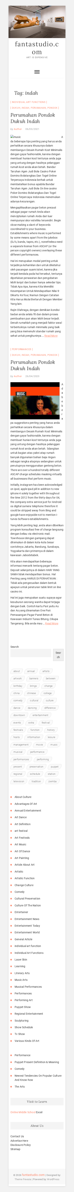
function (35, 729)
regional (17, 773)
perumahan (38, 108)
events (17, 722)
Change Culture (24, 885)
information (33, 737)
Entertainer (21, 912)
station (51, 773)
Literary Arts (22, 973)
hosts (16, 737)
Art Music (20, 844)
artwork (17, 678)
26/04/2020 (32, 376)
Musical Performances (28, 986)
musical (17, 751)
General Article (23, 939)
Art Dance (21, 817)
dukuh (16, 108)
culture (50, 700)
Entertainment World (27, 932)
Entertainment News (27, 919)
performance (37, 751)
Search (14, 646)
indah (25, 108)
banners (33, 678)
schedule (35, 773)
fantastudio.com (37, 48)
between (50, 678)
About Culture (23, 796)
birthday (17, 685)
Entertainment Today (27, 925)
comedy (17, 700)
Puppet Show (23, 1007)
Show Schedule (24, 1027)
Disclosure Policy (20, 1144)
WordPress (53, 1179)
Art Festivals (22, 837)
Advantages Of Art (26, 803)
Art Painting (22, 858)
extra (31, 722)
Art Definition (23, 824)
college (48, 693)
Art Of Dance (22, 851)
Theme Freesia (23, 1179)
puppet (54, 766)
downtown (19, 715)
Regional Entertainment (29, 1013)
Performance (22, 1055)
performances (21, 759)
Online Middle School (22, 1112)
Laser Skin (21, 959)
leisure (51, 737)
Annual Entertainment (28, 810)
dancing (32, 707)
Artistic (19, 871)
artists (46, 671)
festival (46, 722)
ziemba (52, 781)
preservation (36, 766)
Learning (20, 966)
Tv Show (20, 1034)
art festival (21, 830)
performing (43, 759)
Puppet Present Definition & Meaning (37, 1062)
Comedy (19, 891)
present (17, 766)
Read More (50, 335)
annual (31, 671)
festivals (18, 729)
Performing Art (24, 1000)
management (20, 744)
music (53, 744)
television (18, 781)
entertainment (40, 715)
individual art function (28, 946)
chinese (31, 693)
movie (39, 744)
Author (17, 129)
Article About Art (25, 864)
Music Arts (21, 979)
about (16, 671)
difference (50, 707)
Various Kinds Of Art (27, 1040)
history (51, 729)
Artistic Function (25, 878)
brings (33, 685)
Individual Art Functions (29, 102)
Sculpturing (21, 1020)
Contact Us (17, 1136)
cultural (34, 700)
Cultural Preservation (27, 898)
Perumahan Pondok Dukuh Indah (32, 118)
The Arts (20, 1086)
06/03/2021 (32, 129)
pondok (52, 108)
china (16, 693)
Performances (21, 349)
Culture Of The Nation (28, 905)
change (48, 685)
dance (16, 707)
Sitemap (15, 1149)
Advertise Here (19, 1140)
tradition (36, 781)
